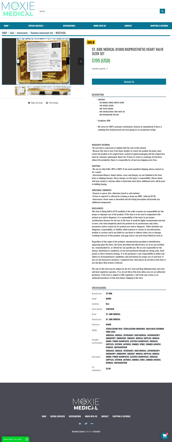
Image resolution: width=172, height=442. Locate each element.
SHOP (6, 25)
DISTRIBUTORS (69, 25)
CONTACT (128, 25)
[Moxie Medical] (86, 403)
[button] (7, 25)
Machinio (96, 431)
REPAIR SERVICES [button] (35, 25)
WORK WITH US (100, 25)
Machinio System (78, 431)
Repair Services (57, 416)
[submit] (162, 11)
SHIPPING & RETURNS (159, 25)
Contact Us (129, 82)
